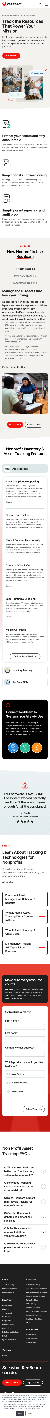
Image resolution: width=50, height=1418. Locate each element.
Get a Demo (11, 55)
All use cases (31, 1323)
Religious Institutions (10, 1332)
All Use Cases (34, 424)
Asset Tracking (8, 1285)
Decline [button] (29, 1413)
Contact (5, 1355)
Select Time (32, 1109)
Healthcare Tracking (34, 1319)
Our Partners (31, 1342)
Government (7, 1313)
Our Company (31, 1339)
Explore (9, 502)
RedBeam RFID (8, 1292)
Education (6, 1309)
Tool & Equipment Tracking (36, 1288)
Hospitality (6, 1321)
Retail (4, 1336)
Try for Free (33, 1382)
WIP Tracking (31, 1304)
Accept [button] (20, 1413)
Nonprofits (6, 1328)
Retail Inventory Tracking (35, 1296)
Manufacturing (8, 1324)
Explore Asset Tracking (13, 367)
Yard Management (33, 1308)
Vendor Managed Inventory (36, 1311)
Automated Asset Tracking (36, 1292)
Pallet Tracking (32, 1300)
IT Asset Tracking (33, 1285)
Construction (7, 1305)
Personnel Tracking (33, 1315)
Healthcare (6, 1317)
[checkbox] (25, 1082)
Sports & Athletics (9, 1340)
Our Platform (31, 1335)
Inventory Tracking (9, 1288)
